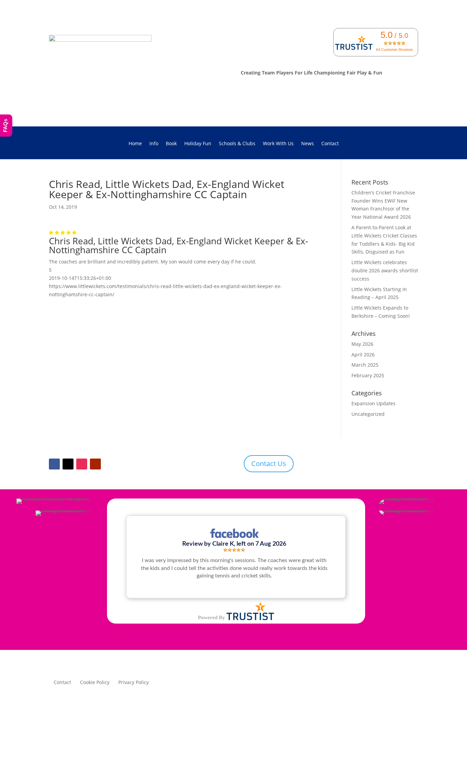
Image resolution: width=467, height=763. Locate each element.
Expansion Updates (373, 403)
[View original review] (234, 538)
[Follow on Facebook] (54, 464)
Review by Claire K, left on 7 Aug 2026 (234, 544)
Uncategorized (368, 414)
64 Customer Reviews (394, 49)
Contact (330, 144)
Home (135, 144)
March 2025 (364, 365)
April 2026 (363, 354)
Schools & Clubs (237, 144)
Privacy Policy (133, 682)
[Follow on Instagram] (81, 464)
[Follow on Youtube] (95, 464)
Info (153, 144)
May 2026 (362, 344)
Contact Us (268, 463)
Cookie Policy (94, 682)
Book (171, 144)
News (307, 144)
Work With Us (278, 144)
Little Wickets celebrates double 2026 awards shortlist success (384, 270)
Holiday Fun (197, 144)
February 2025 (367, 375)
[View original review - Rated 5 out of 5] (234, 550)
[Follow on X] (68, 464)
